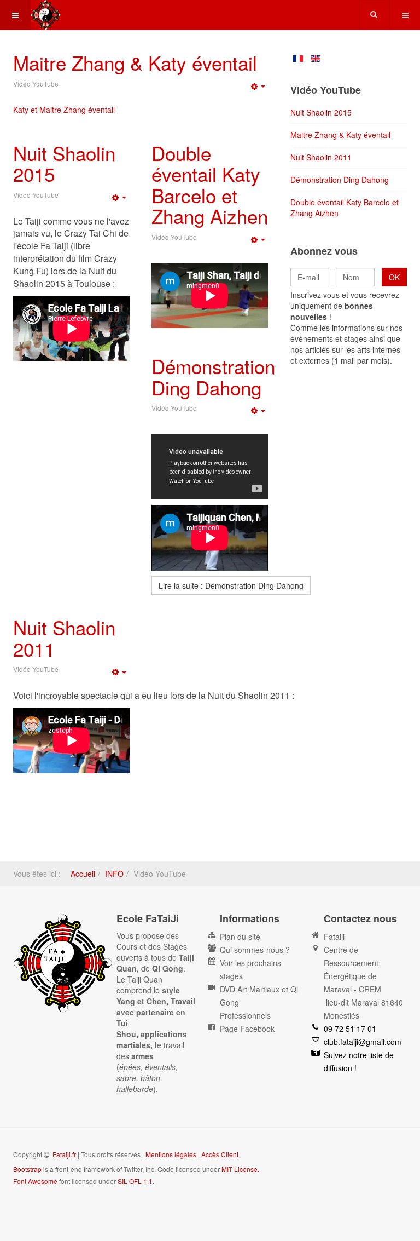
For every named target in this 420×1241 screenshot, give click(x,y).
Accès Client (219, 1154)
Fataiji (334, 936)
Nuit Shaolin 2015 (64, 163)
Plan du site (240, 936)
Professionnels (245, 1015)
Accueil (83, 873)
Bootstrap (27, 1169)
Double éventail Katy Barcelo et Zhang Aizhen (209, 184)
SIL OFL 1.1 (135, 1181)
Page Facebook (247, 1028)
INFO (114, 873)
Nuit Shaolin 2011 (64, 637)
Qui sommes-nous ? (255, 949)
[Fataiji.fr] (46, 15)
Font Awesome (35, 1181)
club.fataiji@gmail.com (362, 1041)
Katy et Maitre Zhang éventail (64, 109)
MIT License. (240, 1169)
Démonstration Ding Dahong (213, 376)
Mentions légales (170, 1154)
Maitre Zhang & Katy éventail (135, 62)
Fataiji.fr (64, 1154)
